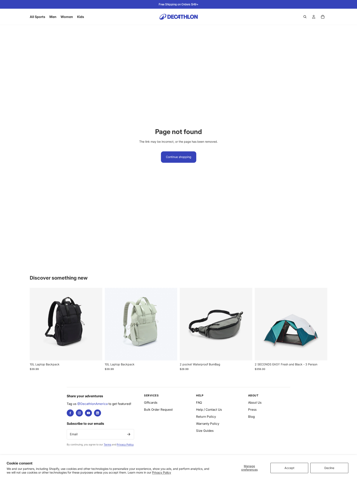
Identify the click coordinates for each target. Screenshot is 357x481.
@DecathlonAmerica (92, 404)
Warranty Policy (207, 424)
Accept (289, 468)
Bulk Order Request (158, 410)
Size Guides (205, 431)
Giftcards (150, 402)
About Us (255, 402)
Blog (251, 417)
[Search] (304, 16)
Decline (329, 468)
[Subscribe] (129, 434)
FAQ (199, 402)
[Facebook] (70, 412)
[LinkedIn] (97, 412)
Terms (107, 444)
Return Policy (206, 417)
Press (252, 410)
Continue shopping (178, 157)
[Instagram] (79, 412)
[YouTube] (88, 412)
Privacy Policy (161, 472)
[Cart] (322, 16)
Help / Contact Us (209, 410)
